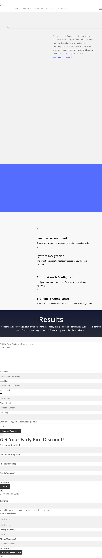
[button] (100, 8)
